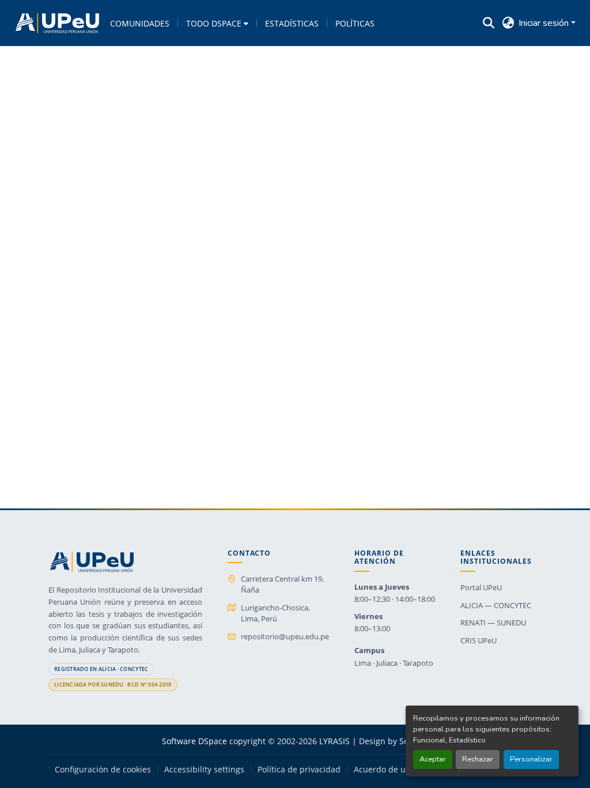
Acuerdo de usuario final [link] (401, 769)
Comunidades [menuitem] (139, 23)
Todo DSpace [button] (213, 23)
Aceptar (432, 759)
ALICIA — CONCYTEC (495, 605)
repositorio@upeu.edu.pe (285, 636)
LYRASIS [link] (334, 741)
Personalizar (531, 759)
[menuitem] (217, 23)
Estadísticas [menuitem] (292, 23)
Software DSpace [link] (194, 741)
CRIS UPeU (478, 640)
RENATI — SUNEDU (493, 622)
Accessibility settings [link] (204, 769)
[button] (57, 23)
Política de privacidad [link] (299, 769)
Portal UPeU (481, 587)
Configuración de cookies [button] (103, 769)
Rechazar (477, 759)
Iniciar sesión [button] (545, 23)
